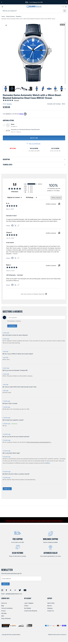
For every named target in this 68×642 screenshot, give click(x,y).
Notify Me (34, 138)
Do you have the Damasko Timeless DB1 (16, 370)
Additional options (8, 120)
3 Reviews (16, 100)
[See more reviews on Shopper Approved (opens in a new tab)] (18, 225)
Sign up (5, 584)
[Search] (65, 11)
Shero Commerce (61, 634)
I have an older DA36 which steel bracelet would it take (20, 387)
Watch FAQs (50, 603)
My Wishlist (27, 608)
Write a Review (56, 197)
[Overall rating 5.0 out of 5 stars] (8, 100)
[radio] (34, 184)
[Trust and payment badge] (9, 625)
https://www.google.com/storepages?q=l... (39, 442)
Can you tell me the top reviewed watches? (16, 436)
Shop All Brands (6, 618)
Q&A (2, 616)
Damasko (18, 16)
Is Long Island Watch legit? (12, 453)
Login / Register (28, 603)
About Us (4, 603)
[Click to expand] (6, 25)
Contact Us (50, 610)
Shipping (49, 608)
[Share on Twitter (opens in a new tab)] (15, 225)
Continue (12, 326)
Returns (49, 605)
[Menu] (2, 6)
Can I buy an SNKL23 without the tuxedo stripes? (18, 354)
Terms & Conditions (6, 608)
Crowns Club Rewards (30, 610)
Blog (2, 605)
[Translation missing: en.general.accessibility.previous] (1, 2)
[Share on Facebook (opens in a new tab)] (12, 225)
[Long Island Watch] (34, 6)
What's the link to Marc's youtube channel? (16, 474)
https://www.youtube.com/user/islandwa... (24, 479)
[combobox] (32, 11)
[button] (6, 89)
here (48, 463)
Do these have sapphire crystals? (14, 420)
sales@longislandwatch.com (14, 593)
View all (7, 488)
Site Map (4, 613)
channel (8, 479)
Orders (26, 605)
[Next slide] (65, 89)
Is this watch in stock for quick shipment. (16, 335)
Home (3, 16)
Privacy (3, 610)
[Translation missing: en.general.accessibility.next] (66, 2)
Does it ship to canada (10, 403)
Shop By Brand (10, 16)
